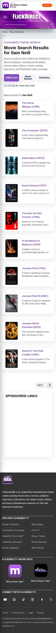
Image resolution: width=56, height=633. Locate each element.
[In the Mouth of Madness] (11, 241)
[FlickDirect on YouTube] (5, 599)
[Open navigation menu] (5, 17)
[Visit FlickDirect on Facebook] (42, 599)
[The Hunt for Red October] (11, 213)
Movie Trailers (39, 536)
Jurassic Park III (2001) (35, 296)
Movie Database (17, 32)
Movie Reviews (28, 77)
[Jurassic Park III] (11, 296)
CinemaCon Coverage (13, 530)
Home (5, 32)
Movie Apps (38, 524)
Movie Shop (38, 547)
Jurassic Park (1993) (34, 268)
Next (40, 385)
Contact (40, 613)
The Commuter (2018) (34, 130)
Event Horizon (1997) (34, 185)
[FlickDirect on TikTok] (23, 599)
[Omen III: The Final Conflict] (11, 351)
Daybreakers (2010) (33, 158)
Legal (30, 613)
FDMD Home (11, 78)
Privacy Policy (18, 613)
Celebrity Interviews (12, 542)
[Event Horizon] (11, 185)
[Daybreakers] (11, 158)
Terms (5, 613)
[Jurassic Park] (11, 268)
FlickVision (44, 78)
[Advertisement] (28, 428)
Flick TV (35, 530)
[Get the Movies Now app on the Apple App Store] (28, 5)
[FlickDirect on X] (51, 599)
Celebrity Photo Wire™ (13, 536)
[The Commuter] (11, 130)
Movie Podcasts (10, 524)
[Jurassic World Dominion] (11, 323)
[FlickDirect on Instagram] (14, 599)
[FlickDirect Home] (28, 16)
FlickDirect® (44, 618)
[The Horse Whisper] (11, 103)
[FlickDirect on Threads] (32, 599)
